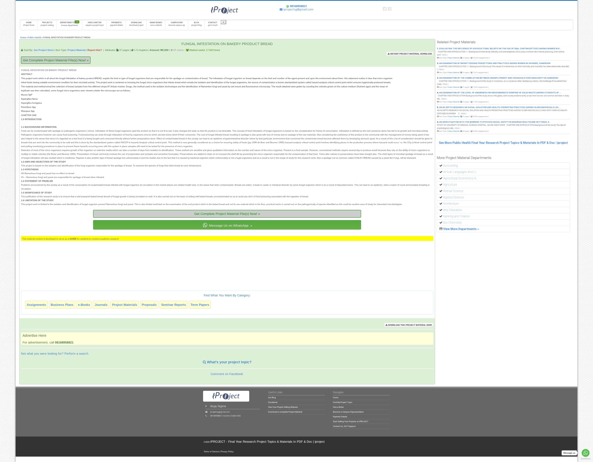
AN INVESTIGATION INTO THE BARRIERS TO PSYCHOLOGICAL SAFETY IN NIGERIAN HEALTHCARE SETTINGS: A (494, 122)
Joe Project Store (44, 50)
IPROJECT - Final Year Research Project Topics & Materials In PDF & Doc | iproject (267, 441)
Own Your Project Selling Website (283, 407)
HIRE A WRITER (95, 23)
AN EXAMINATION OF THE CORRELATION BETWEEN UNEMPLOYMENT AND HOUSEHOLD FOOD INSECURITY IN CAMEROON (498, 78)
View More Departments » (461, 229)
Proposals (149, 304)
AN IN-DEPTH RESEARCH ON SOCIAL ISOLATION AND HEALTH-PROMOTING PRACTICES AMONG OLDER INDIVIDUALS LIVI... (499, 107)
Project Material (76, 50)
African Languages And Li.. (460, 172)
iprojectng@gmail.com (220, 412)
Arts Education (452, 210)
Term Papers (200, 304)
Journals (101, 304)
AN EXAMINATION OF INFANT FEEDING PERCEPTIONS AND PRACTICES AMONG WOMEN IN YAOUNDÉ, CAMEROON (494, 63)
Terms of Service (211, 451)
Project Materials (124, 304)
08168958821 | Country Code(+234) (225, 416)
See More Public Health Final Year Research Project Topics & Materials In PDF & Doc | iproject (503, 143)
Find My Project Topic (342, 402)
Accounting (450, 165)
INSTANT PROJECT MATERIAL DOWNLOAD (411, 54)
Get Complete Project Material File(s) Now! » (56, 60)
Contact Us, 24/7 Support (344, 426)
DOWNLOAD (136, 23)
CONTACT (212, 23)
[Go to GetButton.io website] (586, 459)
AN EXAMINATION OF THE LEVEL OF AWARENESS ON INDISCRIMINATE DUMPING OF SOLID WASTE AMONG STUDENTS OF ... (500, 92)
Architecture (451, 203)
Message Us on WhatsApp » (230, 225)
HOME (28, 23)
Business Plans (62, 304)
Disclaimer (273, 402)
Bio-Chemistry (452, 222)
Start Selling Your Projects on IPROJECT (350, 421)
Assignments (36, 304)
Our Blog (272, 397)
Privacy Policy (227, 451)
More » (445, 55)
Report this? (94, 50)
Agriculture (450, 184)
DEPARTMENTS (69, 23)
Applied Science (453, 197)
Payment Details (340, 417)
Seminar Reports (173, 304)
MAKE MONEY (156, 23)
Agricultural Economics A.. (460, 178)
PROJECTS (47, 23)
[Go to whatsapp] (585, 453)
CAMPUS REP (177, 23)
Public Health (34, 37)
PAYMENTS (116, 23)
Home (23, 37)
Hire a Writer (338, 407)
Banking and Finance (456, 216)
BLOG (196, 23)
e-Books (84, 304)
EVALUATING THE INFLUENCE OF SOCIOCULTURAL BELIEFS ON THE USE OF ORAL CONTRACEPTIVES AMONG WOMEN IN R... (500, 48)
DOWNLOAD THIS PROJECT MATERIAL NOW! (409, 325)
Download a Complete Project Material (285, 412)
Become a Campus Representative (348, 412)
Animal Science (453, 191)
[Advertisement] (413, 82)
